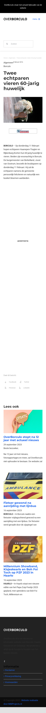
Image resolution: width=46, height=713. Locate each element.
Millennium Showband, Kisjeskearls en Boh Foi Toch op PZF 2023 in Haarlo (21, 571)
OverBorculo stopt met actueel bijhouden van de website (23, 6)
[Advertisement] (23, 207)
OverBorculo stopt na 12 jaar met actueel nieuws (21, 438)
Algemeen (12, 58)
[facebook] (4, 661)
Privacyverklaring (13, 676)
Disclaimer (10, 670)
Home (5, 58)
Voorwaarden (11, 682)
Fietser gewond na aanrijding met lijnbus (20, 504)
